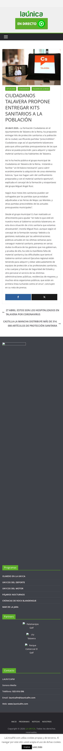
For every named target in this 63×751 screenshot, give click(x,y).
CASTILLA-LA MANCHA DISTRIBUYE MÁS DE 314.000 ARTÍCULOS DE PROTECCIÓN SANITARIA (30, 323)
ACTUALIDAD (10, 89)
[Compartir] (18, 297)
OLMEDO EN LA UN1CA (13, 576)
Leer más (37, 746)
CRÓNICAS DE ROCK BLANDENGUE (19, 600)
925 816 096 (18, 691)
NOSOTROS (47, 721)
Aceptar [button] (26, 747)
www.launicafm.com (18, 703)
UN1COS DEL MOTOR (12, 588)
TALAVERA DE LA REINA (41, 89)
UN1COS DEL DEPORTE (13, 582)
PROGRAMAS (24, 721)
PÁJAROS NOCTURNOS (13, 594)
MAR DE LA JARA (10, 607)
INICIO (14, 721)
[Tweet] (44, 297)
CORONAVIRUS (24, 89)
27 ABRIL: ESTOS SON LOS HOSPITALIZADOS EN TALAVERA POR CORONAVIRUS (32, 312)
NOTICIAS (36, 721)
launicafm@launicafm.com (22, 697)
